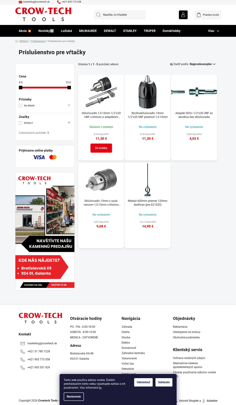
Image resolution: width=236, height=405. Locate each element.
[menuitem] (25, 31)
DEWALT (47, 123)
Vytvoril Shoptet (188, 400)
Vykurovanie (129, 358)
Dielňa (125, 332)
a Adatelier (208, 400)
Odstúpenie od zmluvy (186, 332)
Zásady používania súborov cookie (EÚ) (194, 374)
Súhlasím (164, 382)
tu (100, 387)
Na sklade (47, 105)
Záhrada (127, 326)
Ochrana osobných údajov (189, 358)
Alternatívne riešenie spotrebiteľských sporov (187, 365)
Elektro (126, 342)
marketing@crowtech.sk (36, 1)
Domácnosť (129, 348)
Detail (147, 149)
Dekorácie (128, 368)
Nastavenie (74, 396)
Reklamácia (180, 326)
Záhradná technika (133, 353)
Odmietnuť (143, 382)
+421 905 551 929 (38, 367)
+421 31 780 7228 (38, 351)
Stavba (126, 337)
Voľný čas (128, 363)
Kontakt (25, 334)
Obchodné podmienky (186, 337)
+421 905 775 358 (71, 1)
